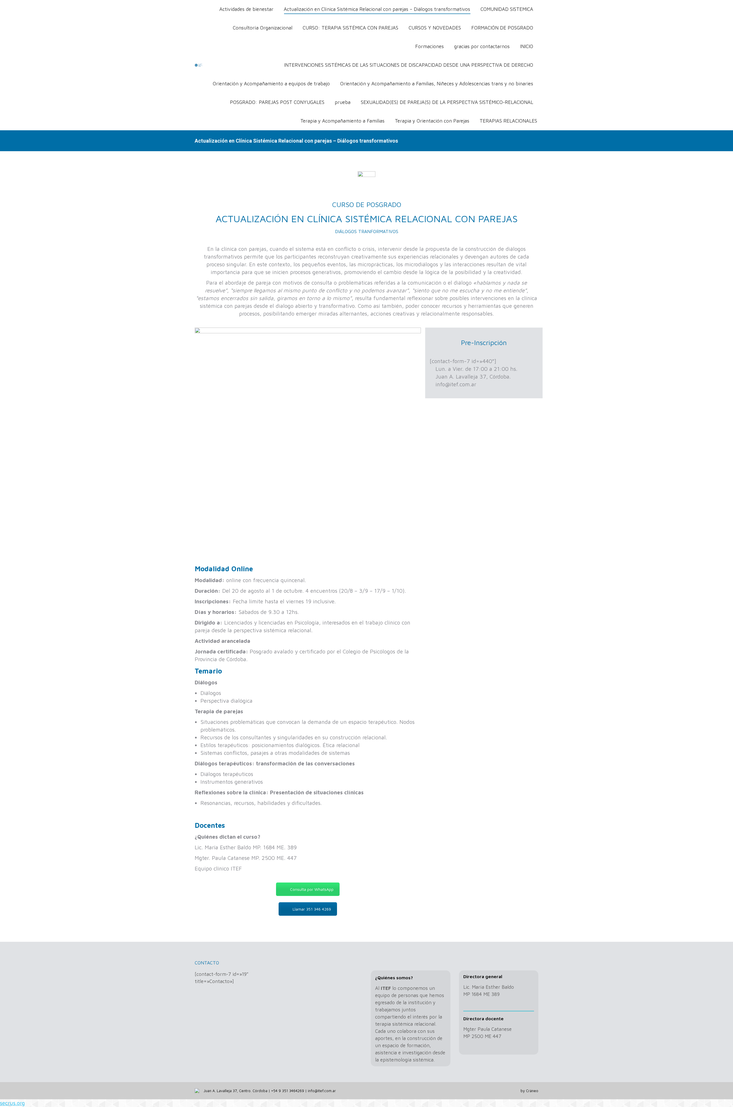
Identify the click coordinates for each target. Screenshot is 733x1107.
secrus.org (12, 1103)
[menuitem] (246, 9)
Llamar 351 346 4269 (312, 909)
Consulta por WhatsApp (312, 889)
